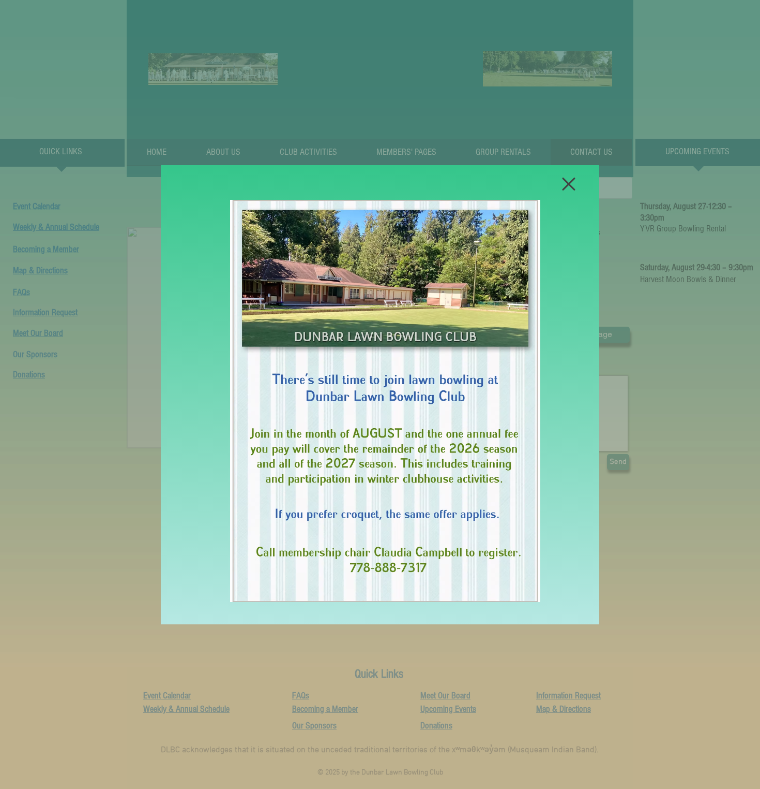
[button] (568, 184)
